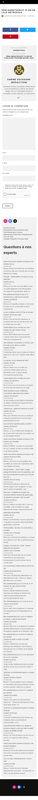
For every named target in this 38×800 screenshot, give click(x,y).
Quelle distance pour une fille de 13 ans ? (17, 327)
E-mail (5, 163)
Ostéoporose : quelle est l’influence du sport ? (19, 408)
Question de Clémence (11, 381)
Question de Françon (10, 426)
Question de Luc (9, 264)
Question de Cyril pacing (12, 479)
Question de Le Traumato (12, 533)
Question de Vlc (9, 515)
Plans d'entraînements (25, 234)
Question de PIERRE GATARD (13, 731)
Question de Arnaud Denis (12, 457)
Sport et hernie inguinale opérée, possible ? (18, 424)
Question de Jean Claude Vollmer (15, 330)
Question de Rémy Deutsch (13, 677)
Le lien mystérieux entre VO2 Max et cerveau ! (19, 312)
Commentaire (8, 115)
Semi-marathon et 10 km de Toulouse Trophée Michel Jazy (19, 57)
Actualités (7, 239)
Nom (5, 152)
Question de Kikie (9, 764)
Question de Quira (9, 411)
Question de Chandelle (11, 441)
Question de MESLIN (10, 299)
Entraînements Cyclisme (14, 232)
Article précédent (19, 48)
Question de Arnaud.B (11, 604)
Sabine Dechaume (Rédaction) (15, 16)
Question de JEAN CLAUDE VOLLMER (16, 639)
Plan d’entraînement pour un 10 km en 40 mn (18, 583)
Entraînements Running (11, 230)
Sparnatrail (19, 50)
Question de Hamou (10, 500)
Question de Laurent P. (11, 396)
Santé (26, 239)
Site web (6, 173)
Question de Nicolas (10, 713)
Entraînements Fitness (11, 234)
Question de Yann (9, 348)
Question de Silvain (10, 660)
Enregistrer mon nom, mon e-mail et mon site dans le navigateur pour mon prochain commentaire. (19, 187)
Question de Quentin (10, 695)
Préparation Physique (17, 239)
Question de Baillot (10, 746)
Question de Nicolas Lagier (12, 315)
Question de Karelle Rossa (12, 571)
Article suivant (19, 53)
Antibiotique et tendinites (12, 512)
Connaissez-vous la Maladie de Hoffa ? (16, 360)
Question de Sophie (10, 621)
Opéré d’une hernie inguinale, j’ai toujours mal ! (19, 261)
